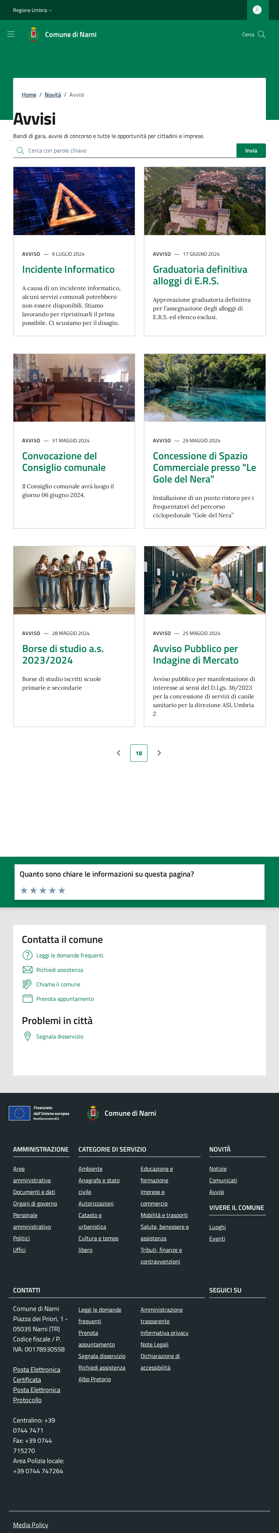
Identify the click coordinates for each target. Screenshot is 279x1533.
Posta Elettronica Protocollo (36, 1395)
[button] (33, 10)
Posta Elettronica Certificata (36, 1374)
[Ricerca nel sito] (261, 34)
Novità (53, 94)
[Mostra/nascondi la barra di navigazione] (10, 34)
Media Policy (30, 1525)
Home (29, 94)
